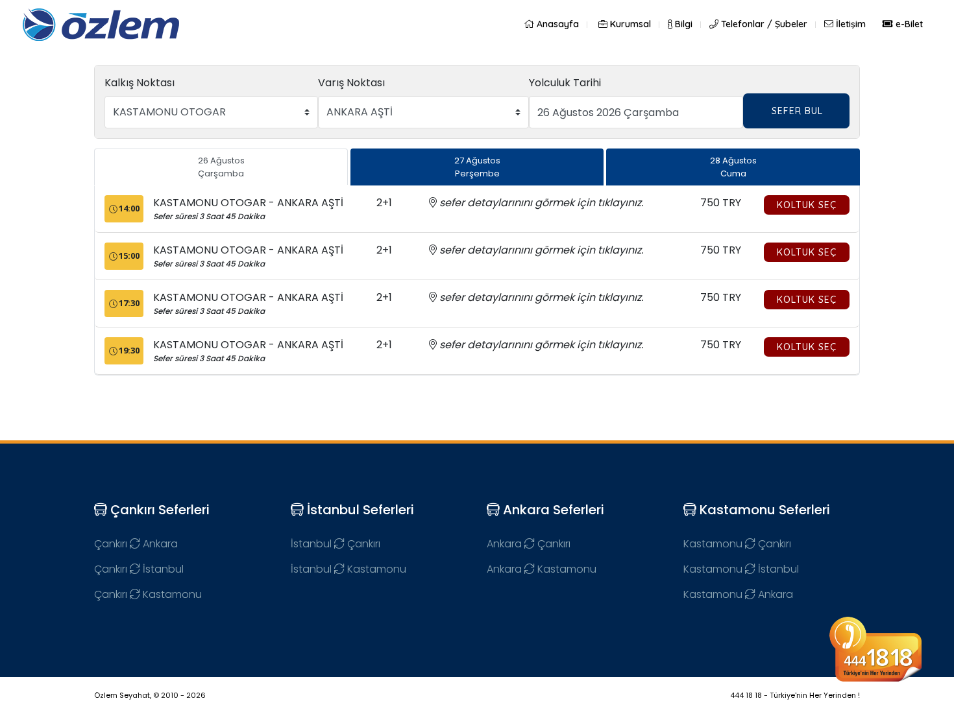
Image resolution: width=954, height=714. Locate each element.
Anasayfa (556, 24)
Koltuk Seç (807, 205)
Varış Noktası (351, 82)
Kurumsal (629, 24)
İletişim (849, 24)
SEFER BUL (797, 111)
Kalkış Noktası (139, 82)
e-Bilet (908, 24)
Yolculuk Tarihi (565, 82)
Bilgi (682, 24)
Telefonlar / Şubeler (762, 24)
